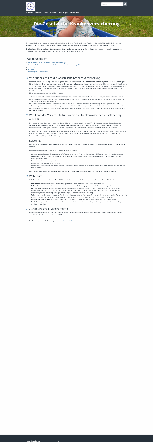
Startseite (29, 13)
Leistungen (31, 67)
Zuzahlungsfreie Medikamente (38, 72)
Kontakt (38, 13)
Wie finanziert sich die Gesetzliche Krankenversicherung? (47, 63)
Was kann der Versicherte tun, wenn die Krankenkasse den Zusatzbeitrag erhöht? (55, 65)
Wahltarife (31, 69)
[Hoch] (27, 78)
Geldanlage (63, 13)
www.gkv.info (39, 221)
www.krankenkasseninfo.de (63, 221)
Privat (46, 13)
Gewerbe (53, 13)
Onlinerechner (74, 13)
